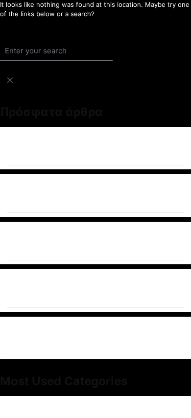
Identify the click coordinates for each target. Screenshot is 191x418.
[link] (10, 80)
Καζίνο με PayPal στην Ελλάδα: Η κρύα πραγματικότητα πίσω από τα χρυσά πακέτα (91, 288)
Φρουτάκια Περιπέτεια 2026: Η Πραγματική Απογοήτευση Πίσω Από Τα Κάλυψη (94, 241)
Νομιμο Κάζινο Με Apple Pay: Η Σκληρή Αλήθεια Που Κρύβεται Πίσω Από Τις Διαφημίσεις (88, 336)
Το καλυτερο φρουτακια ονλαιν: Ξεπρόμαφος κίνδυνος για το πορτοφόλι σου (91, 146)
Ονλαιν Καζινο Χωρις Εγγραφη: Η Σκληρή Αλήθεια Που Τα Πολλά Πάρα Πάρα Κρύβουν (95, 193)
